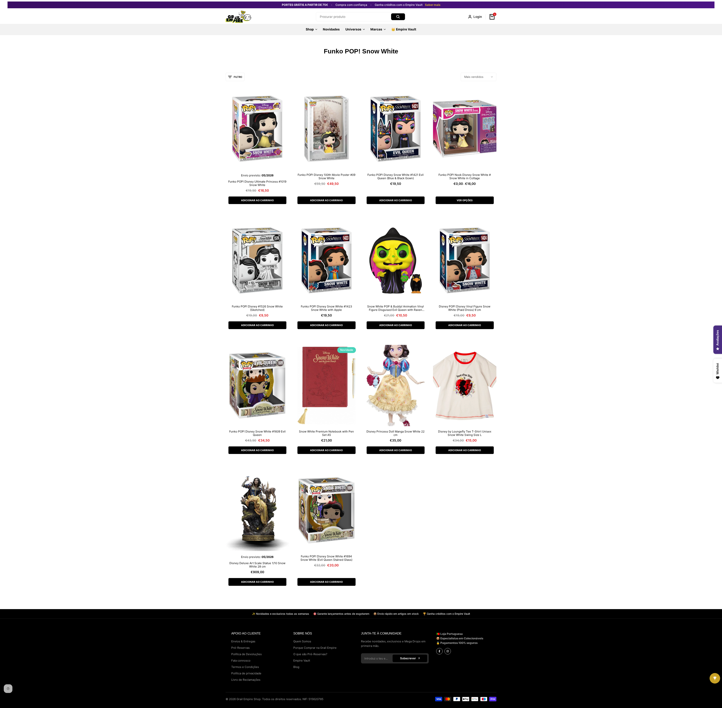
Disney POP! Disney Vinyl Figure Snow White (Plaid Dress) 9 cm (464, 308)
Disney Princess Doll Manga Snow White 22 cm (395, 433)
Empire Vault (301, 660)
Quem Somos (302, 641)
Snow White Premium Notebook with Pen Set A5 (326, 433)
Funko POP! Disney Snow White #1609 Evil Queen (257, 433)
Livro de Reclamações (245, 679)
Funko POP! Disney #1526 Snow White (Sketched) (257, 308)
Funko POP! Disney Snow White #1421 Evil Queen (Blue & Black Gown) (395, 176)
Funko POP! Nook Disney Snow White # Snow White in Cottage (464, 176)
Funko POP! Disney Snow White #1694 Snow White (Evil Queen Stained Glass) (326, 558)
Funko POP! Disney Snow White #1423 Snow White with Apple (326, 308)
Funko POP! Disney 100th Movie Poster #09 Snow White (326, 176)
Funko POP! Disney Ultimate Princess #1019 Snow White (257, 183)
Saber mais (432, 5)
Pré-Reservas (240, 648)
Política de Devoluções (246, 654)
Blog (296, 667)
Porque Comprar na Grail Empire (315, 648)
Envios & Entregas (243, 641)
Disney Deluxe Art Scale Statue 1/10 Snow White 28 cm (257, 565)
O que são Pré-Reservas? (310, 654)
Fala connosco (240, 660)
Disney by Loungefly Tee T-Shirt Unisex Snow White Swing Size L (464, 433)
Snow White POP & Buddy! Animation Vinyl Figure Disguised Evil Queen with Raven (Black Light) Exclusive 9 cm (395, 308)
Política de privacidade (246, 673)
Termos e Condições (245, 667)
